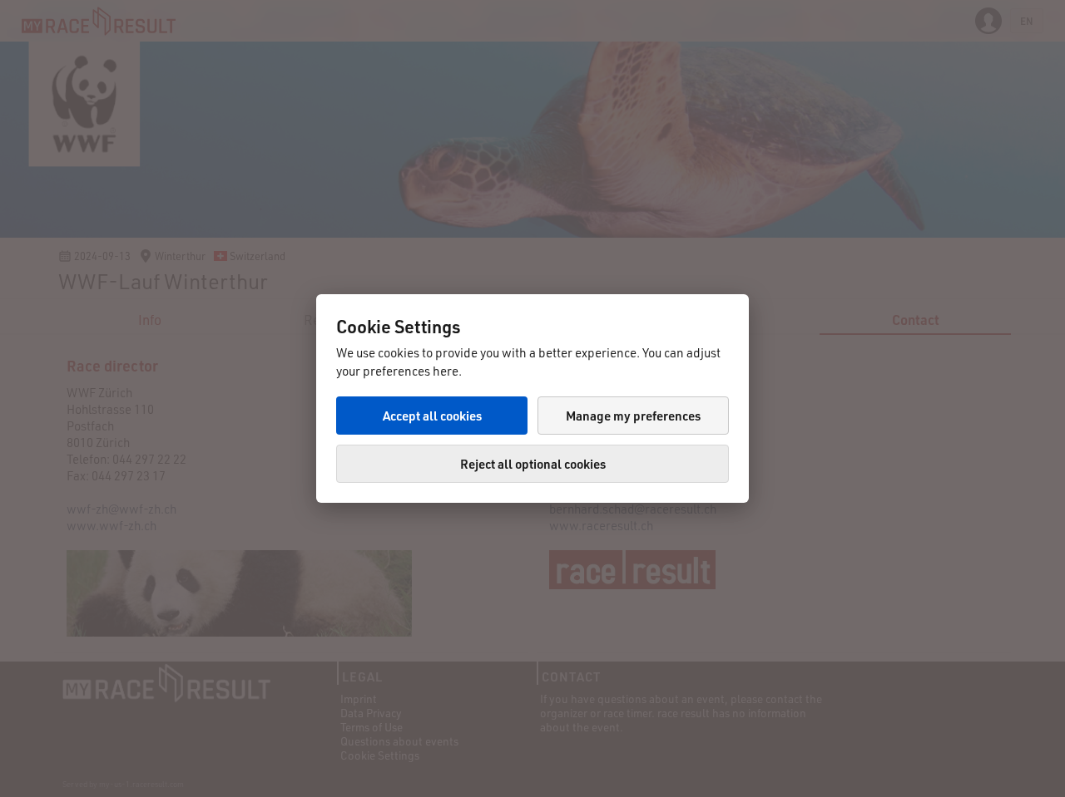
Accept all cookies (432, 415)
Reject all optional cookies (533, 463)
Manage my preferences (633, 415)
